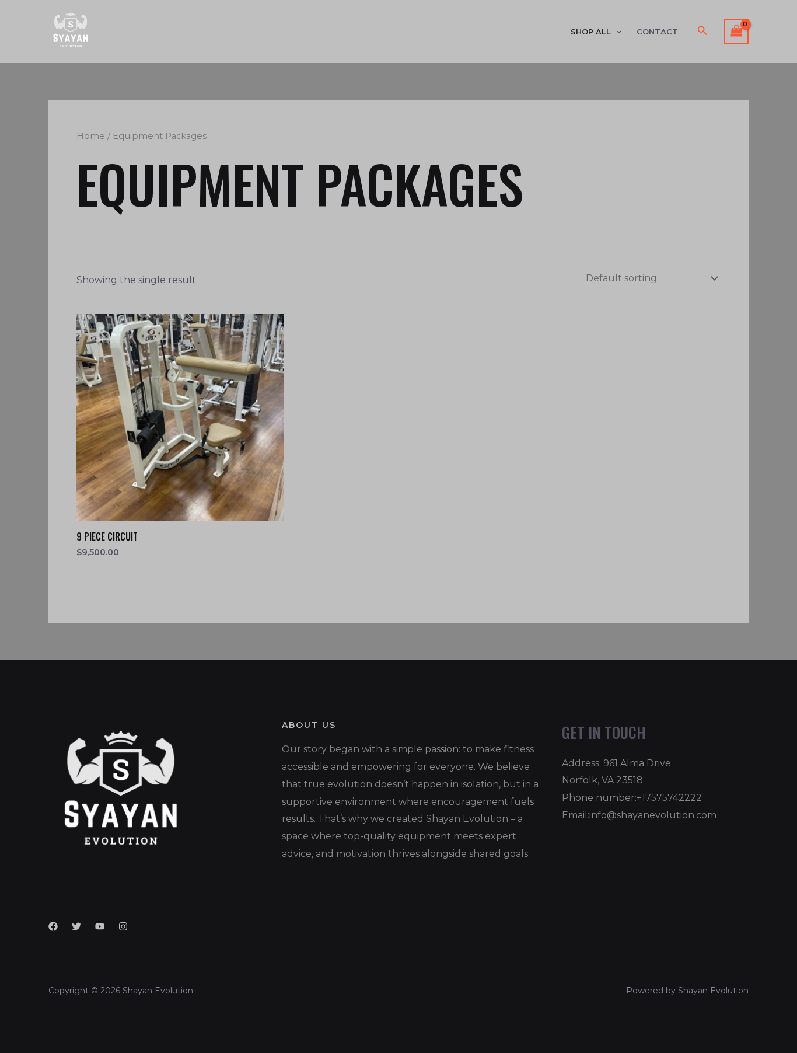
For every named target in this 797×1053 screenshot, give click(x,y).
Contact (657, 32)
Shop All (591, 32)
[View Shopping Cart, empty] (736, 31)
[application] (616, 32)
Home (90, 136)
